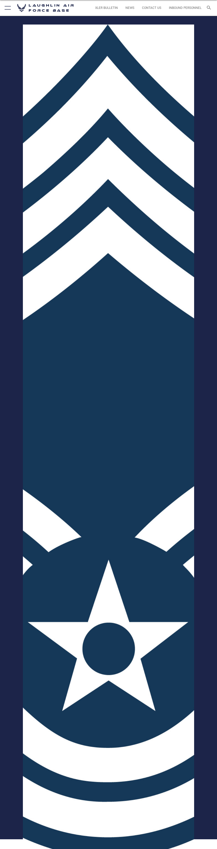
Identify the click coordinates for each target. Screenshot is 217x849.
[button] (7, 8)
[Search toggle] (209, 8)
